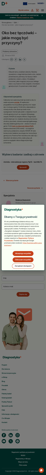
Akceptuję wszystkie (23, 253)
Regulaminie (23, 238)
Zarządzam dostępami (23, 266)
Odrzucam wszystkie (23, 260)
